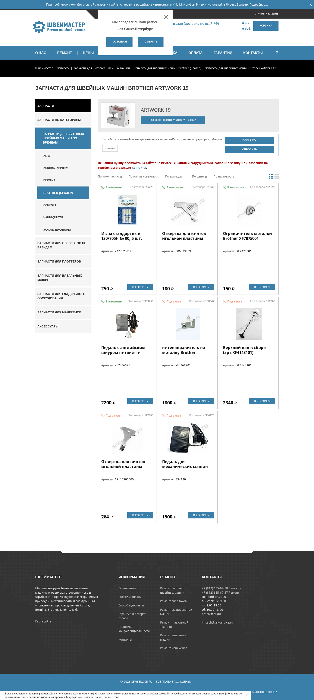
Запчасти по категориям (59, 120)
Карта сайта (43, 621)
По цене (198, 176)
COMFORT (49, 205)
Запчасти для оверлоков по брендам (62, 245)
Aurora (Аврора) (55, 168)
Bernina (49, 180)
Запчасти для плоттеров (59, 261)
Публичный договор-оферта (258, 692)
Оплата (195, 53)
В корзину (140, 287)
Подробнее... (258, 4)
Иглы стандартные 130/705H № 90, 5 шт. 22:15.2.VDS (121, 238)
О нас (40, 53)
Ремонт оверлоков (173, 601)
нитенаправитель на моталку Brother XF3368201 (183, 352)
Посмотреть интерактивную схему (173, 120)
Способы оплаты (130, 597)
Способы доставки (131, 605)
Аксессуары (48, 326)
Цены (88, 53)
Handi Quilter (53, 217)
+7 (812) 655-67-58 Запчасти (221, 588)
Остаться (120, 41)
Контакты (253, 53)
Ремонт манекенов (173, 648)
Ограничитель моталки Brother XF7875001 (247, 236)
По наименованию (142, 176)
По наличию (222, 176)
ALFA (46, 155)
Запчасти (45, 105)
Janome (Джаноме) (57, 229)
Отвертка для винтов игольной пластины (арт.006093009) (184, 238)
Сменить (151, 41)
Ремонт (64, 53)
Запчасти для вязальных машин (59, 278)
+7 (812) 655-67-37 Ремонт (220, 592)
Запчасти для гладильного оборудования (61, 296)
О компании (127, 588)
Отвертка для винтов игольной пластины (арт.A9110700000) (123, 466)
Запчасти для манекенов (59, 312)
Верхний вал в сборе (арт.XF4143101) (244, 350)
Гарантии (223, 53)
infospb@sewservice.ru (217, 622)
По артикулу (173, 176)
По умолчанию (108, 176)
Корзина (266, 25)
